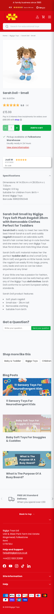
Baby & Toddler (12, 361)
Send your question (41, 328)
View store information (18, 147)
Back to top (25, 514)
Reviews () (16, 105)
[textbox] (17, 328)
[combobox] (27, 26)
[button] (27, 8)
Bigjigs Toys (31, 361)
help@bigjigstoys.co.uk (15, 552)
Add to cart (36, 127)
